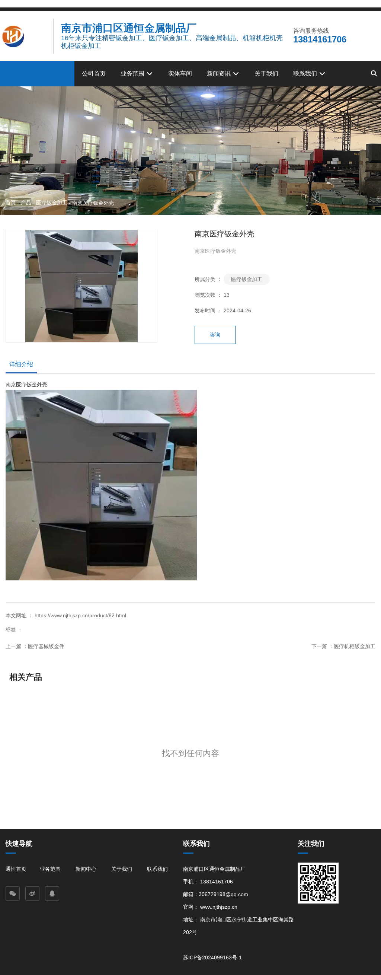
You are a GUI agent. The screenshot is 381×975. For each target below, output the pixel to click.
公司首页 (94, 73)
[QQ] (52, 893)
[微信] (13, 893)
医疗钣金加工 (51, 202)
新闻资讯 (219, 73)
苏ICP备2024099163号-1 (212, 957)
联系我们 (305, 73)
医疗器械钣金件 (46, 646)
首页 (11, 202)
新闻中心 (86, 869)
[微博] (32, 893)
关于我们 (266, 73)
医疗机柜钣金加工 (354, 646)
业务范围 (133, 73)
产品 (26, 202)
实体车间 (180, 73)
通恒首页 (16, 869)
